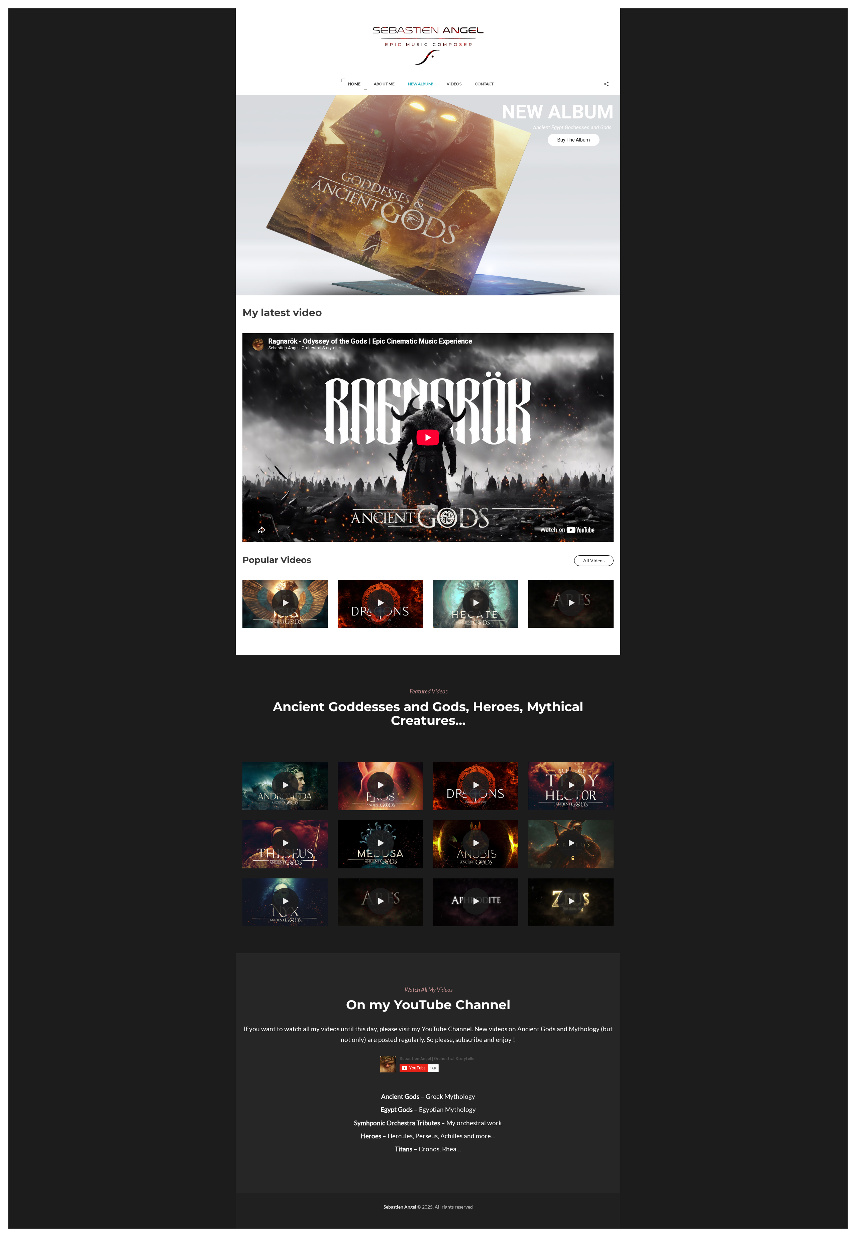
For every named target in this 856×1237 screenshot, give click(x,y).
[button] (354, 84)
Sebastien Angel (400, 1207)
